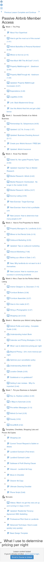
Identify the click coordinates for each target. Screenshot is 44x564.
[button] (1, 2)
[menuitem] (1, 5)
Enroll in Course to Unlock (22, 557)
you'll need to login (32, 554)
